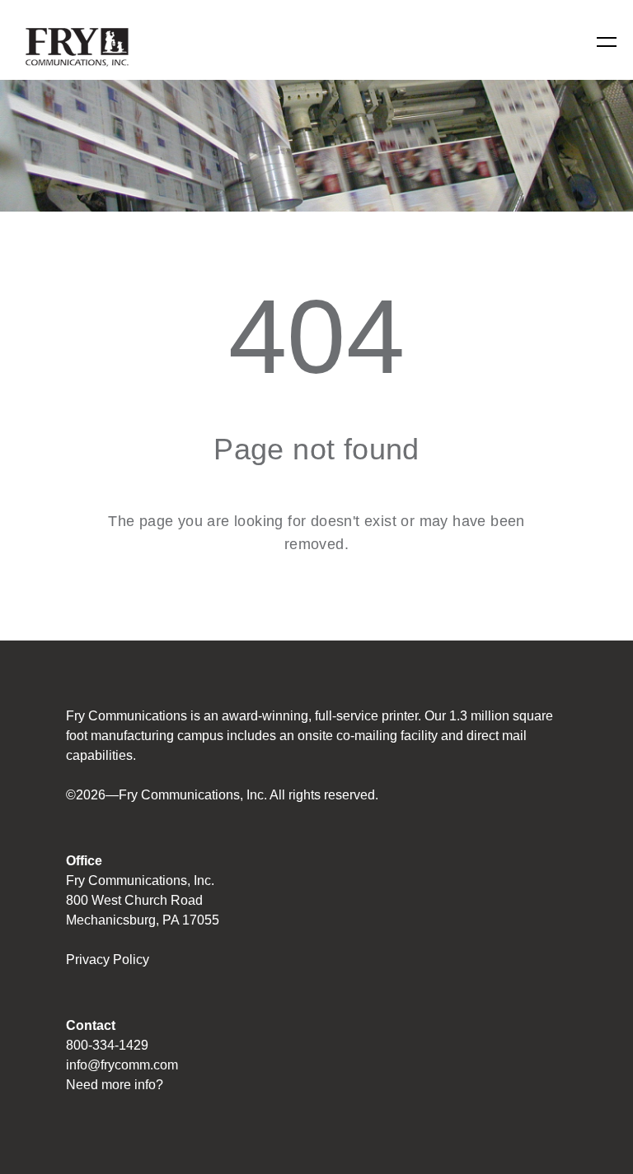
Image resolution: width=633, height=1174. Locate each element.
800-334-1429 (107, 1045)
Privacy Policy (107, 960)
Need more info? (114, 1085)
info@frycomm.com (122, 1065)
